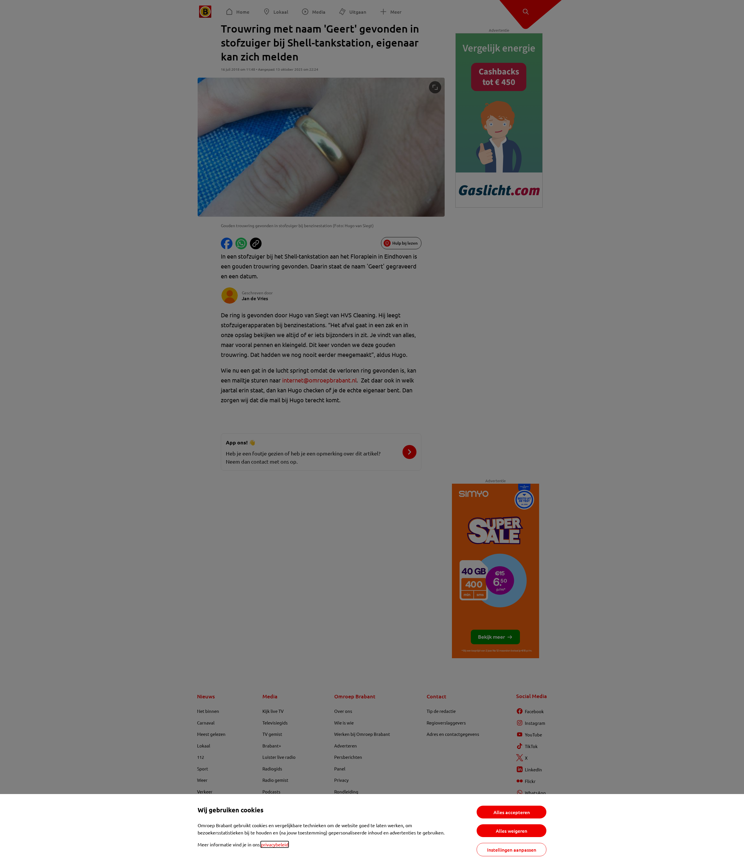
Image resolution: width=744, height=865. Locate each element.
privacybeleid (274, 844)
